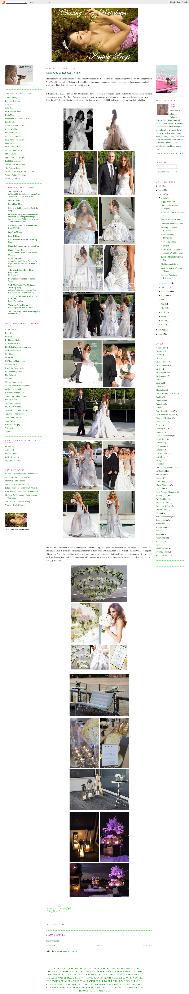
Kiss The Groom (15, 231)
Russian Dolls (161, 509)
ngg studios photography (15, 157)
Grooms (159, 449)
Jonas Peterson (11, 364)
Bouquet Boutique (12, 101)
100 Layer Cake (15, 191)
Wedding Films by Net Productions (19, 171)
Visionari (9, 427)
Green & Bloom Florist (14, 125)
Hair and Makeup (163, 453)
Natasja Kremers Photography (17, 385)
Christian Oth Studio (13, 343)
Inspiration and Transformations (22, 225)
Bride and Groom (163, 372)
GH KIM (9, 354)
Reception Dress (162, 502)
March (163, 316)
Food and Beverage (164, 435)
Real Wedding (161, 499)
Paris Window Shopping (166, 492)
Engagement (161, 421)
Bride (158, 368)
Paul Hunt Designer (13, 160)
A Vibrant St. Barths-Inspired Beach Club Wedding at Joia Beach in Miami (24, 195)
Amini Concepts (11, 97)
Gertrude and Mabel (13, 350)
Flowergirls (161, 428)
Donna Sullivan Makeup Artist (17, 118)
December (165, 198)
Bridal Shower (162, 365)
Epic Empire (10, 122)
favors (158, 425)
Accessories (161, 347)
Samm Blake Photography (16, 396)
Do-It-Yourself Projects (165, 414)
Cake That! (9, 108)
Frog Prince (161, 439)
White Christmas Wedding (172, 219)
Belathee (8, 336)
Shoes (158, 513)
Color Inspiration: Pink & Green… (21, 307)
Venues (159, 534)
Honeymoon (161, 460)
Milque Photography (13, 150)
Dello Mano (10, 115)
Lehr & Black (14, 235)
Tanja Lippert (161, 520)
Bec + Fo (9, 333)
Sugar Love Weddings (14, 406)
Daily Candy (10, 446)
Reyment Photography (14, 392)
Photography (161, 495)
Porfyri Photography (13, 389)
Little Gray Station (13, 146)
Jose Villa (160, 474)
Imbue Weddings (12, 129)
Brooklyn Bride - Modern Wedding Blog (23, 209)
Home (99, 945)
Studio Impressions (13, 403)
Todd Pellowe (10, 421)
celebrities (60, 925)
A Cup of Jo (10, 450)
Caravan (159, 383)
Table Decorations (163, 516)
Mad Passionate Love (169, 264)
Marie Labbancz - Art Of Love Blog (23, 245)
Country (159, 400)
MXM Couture (11, 153)
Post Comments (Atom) (67, 951)
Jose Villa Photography (14, 368)
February (164, 320)
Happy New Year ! (168, 201)
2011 (161, 194)
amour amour (14, 200)
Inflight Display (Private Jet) (167, 467)
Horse (158, 463)
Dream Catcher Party (16, 301)
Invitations (160, 471)
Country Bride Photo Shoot (172, 223)
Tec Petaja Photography (15, 413)
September (165, 291)
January (164, 324)
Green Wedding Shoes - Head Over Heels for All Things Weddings (23, 215)
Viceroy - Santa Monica (15, 505)
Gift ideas (160, 446)
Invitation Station (12, 132)
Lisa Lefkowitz (11, 375)
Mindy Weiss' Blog (16, 249)
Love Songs (161, 481)
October (164, 287)
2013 (161, 186)
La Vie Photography (13, 371)
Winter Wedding (163, 555)
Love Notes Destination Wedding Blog (22, 241)
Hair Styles (160, 457)
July (162, 299)
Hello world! (13, 274)
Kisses (158, 478)
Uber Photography (12, 424)
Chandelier (160, 390)
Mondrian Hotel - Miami (15, 480)
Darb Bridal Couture (13, 111)
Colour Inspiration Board (166, 393)
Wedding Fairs (162, 551)
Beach (158, 354)
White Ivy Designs (12, 178)
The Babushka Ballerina (15, 164)
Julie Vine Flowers (13, 136)
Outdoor (159, 488)
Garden (159, 442)
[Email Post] (46, 921)
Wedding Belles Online (18, 305)
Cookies (159, 397)
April (163, 312)
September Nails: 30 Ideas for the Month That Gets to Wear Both (23, 220)
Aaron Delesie (11, 329)
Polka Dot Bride (15, 258)
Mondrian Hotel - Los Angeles (17, 477)
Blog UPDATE (13, 228)
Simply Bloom (11, 399)
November (165, 283)
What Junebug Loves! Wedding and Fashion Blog (24, 312)
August (164, 295)
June (163, 303)
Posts (161, 166)
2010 (161, 329)
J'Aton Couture (60, 93)
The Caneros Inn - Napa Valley (17, 501)
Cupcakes (160, 404)
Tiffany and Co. (162, 523)
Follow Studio (11, 453)
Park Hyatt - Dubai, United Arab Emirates (22, 491)
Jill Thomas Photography (15, 361)
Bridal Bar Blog (15, 204)
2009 (161, 334)
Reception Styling (163, 506)
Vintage (159, 541)
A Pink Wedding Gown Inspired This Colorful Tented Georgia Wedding (22, 291)
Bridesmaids (161, 376)
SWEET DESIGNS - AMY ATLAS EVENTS (23, 297)
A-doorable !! (166, 245)
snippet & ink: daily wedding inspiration (21, 271)
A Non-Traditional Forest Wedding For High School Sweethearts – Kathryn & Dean (22, 263)
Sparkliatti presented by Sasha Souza (21, 280)
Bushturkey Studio (13, 340)
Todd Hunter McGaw (13, 417)
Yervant (8, 431)
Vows (158, 545)
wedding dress (162, 548)
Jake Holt (9, 357)
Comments (164, 171)
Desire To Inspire (12, 457)
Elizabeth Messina (163, 418)
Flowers (159, 432)
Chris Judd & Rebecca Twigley (63, 72)
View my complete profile (169, 153)
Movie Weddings (163, 485)
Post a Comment (53, 940)
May (163, 308)
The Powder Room (13, 168)
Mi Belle (8, 378)
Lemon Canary (11, 143)
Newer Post (51, 945)
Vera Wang (160, 537)
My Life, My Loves (13, 460)
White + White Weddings (15, 175)
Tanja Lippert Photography (16, 410)
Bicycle (159, 358)
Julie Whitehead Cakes (14, 139)
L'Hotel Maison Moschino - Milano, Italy (22, 473)
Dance (158, 407)
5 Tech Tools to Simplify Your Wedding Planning (23, 253)
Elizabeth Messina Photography (18, 347)
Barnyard (160, 351)
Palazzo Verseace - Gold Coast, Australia (21, 487)
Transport (160, 527)
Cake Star (9, 104)
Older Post (148, 945)
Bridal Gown (161, 361)
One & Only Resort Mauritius (17, 484)
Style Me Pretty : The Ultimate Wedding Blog (21, 286)
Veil (157, 530)
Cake (158, 379)
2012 (161, 190)
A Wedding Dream (168, 241)
